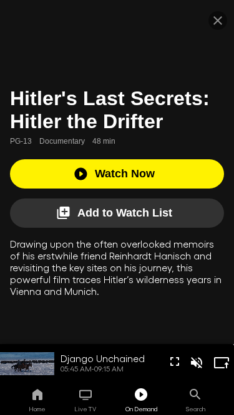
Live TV (85, 409)
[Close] (218, 20)
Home (37, 409)
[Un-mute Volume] (197, 363)
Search (195, 409)
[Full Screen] (174, 361)
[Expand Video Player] (222, 363)
